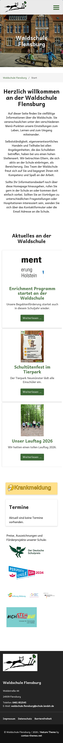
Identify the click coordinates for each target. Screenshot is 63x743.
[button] (56, 7)
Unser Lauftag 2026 (32, 440)
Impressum (9, 718)
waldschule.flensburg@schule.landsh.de (32, 706)
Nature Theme (48, 732)
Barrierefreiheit (43, 718)
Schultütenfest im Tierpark (32, 369)
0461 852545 (19, 702)
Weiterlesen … (32, 318)
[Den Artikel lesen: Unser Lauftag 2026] (32, 434)
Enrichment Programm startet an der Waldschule (32, 293)
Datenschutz (25, 718)
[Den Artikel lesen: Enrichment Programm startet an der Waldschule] (32, 281)
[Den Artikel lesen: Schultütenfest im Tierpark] (32, 360)
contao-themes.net (31, 735)
